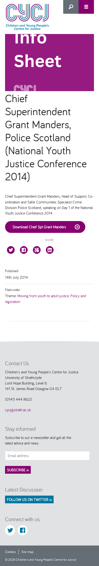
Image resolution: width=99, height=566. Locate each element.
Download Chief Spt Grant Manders (39, 226)
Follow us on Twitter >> (29, 499)
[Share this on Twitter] (11, 250)
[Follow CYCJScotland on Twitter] (10, 530)
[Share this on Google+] (37, 250)
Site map (27, 551)
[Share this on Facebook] (24, 250)
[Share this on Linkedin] (50, 250)
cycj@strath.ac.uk (18, 409)
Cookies (10, 551)
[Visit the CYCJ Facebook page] (23, 530)
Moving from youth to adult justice (43, 295)
